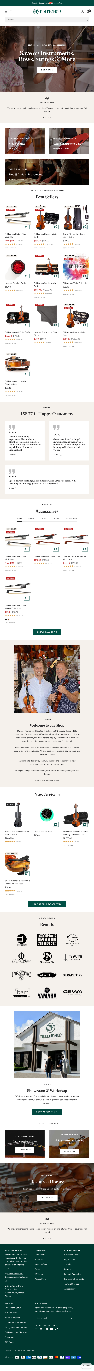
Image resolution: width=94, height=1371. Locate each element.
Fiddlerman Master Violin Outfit (74, 333)
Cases (31, 518)
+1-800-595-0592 (15, 1273)
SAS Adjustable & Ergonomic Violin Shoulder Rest (17, 882)
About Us (39, 1259)
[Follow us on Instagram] (45, 1329)
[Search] (11, 11)
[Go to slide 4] (50, 117)
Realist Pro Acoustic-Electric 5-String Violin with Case (75, 833)
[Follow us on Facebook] (34, 1329)
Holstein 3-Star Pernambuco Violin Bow (75, 557)
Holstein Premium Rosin (15, 283)
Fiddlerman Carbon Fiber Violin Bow (15, 235)
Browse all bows (47, 632)
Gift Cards (9, 1342)
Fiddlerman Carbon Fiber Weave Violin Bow (15, 607)
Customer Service (72, 1254)
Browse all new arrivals (47, 904)
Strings (43, 518)
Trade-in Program (12, 1317)
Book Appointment (47, 1112)
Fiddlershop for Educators (16, 1332)
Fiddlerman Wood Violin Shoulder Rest (15, 382)
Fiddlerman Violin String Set (75, 283)
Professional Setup (13, 1308)
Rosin (56, 518)
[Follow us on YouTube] (50, 1329)
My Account (69, 1259)
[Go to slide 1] (43, 117)
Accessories (71, 518)
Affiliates (39, 1274)
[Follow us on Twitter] (39, 1329)
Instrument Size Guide (74, 1279)
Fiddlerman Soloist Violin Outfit (45, 284)
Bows (19, 518)
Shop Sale (58, 3)
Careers (38, 1269)
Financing (9, 1337)
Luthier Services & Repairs (16, 1322)
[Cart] (88, 11)
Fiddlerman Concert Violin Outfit (45, 235)
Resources (47, 1198)
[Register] (71, 1318)
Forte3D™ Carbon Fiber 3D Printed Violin (17, 833)
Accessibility (69, 1289)
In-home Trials (11, 1312)
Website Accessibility (25, 1350)
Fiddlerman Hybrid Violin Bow (47, 556)
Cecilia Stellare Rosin (43, 831)
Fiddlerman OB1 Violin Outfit (17, 332)
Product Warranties (72, 1274)
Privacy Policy (41, 1279)
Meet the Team (41, 1264)
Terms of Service (71, 1284)
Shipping (68, 1264)
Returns (67, 1269)
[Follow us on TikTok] (55, 1329)
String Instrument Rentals (16, 1327)
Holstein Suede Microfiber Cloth (45, 333)
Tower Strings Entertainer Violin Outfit (74, 235)
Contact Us (40, 1254)
